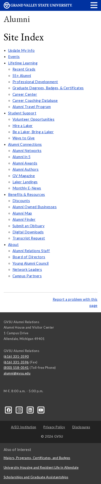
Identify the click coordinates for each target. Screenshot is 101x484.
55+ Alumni (22, 76)
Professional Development (35, 82)
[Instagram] (19, 409)
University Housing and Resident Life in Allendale (41, 467)
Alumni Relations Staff (31, 251)
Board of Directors (29, 257)
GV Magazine (24, 176)
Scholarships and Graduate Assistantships (36, 477)
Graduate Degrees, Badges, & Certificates (48, 88)
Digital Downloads (28, 232)
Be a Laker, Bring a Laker (33, 132)
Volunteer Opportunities (34, 119)
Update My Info (21, 50)
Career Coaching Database (35, 100)
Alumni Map (22, 213)
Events (14, 57)
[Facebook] (9, 409)
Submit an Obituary (29, 226)
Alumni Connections (25, 144)
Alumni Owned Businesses (35, 207)
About (13, 244)
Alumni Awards (25, 163)
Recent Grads (24, 69)
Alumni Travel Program (32, 107)
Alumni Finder (24, 219)
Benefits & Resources (26, 194)
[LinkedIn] (30, 409)
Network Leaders (27, 269)
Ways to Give (24, 138)
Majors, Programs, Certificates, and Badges (37, 458)
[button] (94, 5)
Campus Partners (27, 276)
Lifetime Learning (23, 63)
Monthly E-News (27, 188)
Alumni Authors (26, 169)
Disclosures (81, 427)
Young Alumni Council (31, 263)
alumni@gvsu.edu (17, 373)
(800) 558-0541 (16, 368)
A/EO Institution (23, 427)
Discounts (21, 201)
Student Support (22, 113)
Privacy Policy (54, 427)
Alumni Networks (27, 151)
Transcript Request (29, 238)
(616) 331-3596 (16, 362)
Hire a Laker (23, 126)
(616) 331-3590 (16, 356)
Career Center (25, 94)
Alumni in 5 (22, 157)
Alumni (17, 18)
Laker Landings (25, 182)
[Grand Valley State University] (38, 7)
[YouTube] (41, 409)
